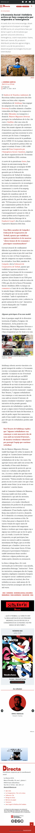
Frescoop (5, 109)
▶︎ (33, 711)
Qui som (8, 791)
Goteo (24, 161)
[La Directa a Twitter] (26, 2)
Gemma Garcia (9, 82)
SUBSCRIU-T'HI (19, 6)
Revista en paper (11, 800)
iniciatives (25, 595)
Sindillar (10, 122)
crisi (4, 593)
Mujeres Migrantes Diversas (19, 117)
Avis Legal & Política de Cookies (16, 804)
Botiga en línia (10, 798)
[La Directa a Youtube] (30, 2)
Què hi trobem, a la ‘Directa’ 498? (18, 616)
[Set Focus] (32, 6)
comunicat (6, 288)
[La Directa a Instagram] (33, 2)
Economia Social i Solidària (23, 593)
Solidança (18, 103)
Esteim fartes (17, 716)
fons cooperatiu (15, 595)
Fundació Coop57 (8, 221)
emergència (6, 595)
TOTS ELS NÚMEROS (17, 682)
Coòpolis (5, 264)
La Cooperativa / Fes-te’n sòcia (15, 793)
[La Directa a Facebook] (23, 2)
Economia (5, 11)
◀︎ (2, 711)
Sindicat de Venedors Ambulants (16, 95)
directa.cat (5, 2)
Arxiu (32, 77)
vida (31, 595)
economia (9, 593)
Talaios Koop (20, 830)
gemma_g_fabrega (8, 84)
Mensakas (12, 114)
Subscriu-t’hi (10, 795)
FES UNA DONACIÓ (26, 6)
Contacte (8, 802)
